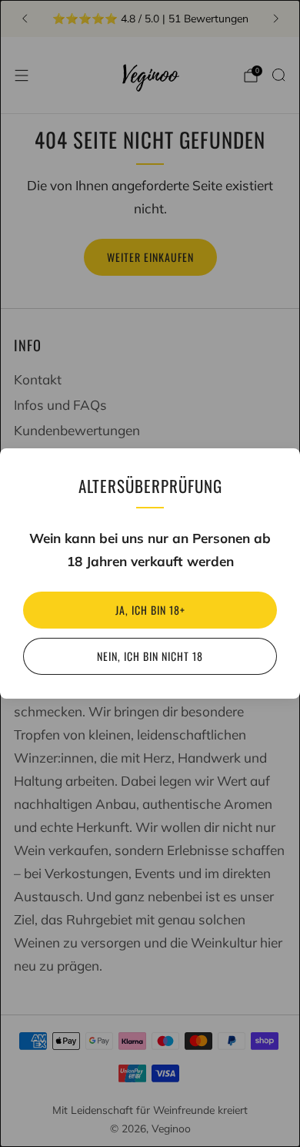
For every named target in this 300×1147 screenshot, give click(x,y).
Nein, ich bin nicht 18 (150, 656)
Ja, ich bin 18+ (150, 610)
